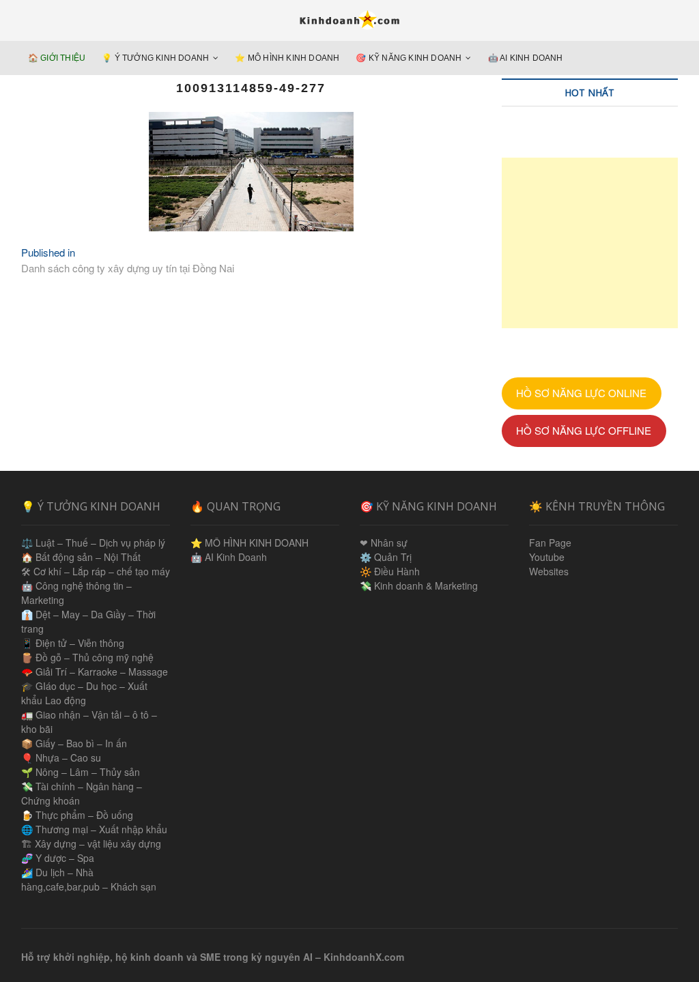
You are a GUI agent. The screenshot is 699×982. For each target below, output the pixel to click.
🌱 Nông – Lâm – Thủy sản (80, 772)
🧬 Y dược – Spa (57, 858)
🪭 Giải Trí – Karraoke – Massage (94, 671)
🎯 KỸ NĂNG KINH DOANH (408, 58)
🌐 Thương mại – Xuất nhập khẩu (94, 829)
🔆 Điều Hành (390, 571)
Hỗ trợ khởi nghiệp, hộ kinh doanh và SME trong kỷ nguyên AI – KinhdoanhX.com (212, 957)
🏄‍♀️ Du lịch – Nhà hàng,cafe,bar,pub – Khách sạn (88, 879)
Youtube (547, 557)
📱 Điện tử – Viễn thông (72, 643)
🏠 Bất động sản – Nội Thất (81, 557)
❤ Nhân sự (384, 542)
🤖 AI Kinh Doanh (525, 58)
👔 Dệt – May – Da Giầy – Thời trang (88, 621)
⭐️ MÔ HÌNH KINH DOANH (287, 58)
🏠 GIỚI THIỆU (56, 58)
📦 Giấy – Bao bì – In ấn (74, 743)
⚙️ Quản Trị (386, 557)
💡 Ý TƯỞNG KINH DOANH (155, 58)
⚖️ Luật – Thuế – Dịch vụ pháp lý (93, 542)
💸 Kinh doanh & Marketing (419, 585)
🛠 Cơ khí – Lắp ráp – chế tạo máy (95, 571)
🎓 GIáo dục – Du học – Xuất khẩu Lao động (84, 693)
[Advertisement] (590, 243)
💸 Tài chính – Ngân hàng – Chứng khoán (81, 793)
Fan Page (550, 542)
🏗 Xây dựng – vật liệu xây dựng (91, 843)
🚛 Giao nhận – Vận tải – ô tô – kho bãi (89, 722)
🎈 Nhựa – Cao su (61, 757)
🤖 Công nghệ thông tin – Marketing (76, 593)
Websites (549, 571)
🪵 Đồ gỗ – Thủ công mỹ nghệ (87, 657)
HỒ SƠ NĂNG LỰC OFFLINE (583, 430)
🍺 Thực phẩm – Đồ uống (77, 815)
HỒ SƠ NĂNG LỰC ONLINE (581, 393)
